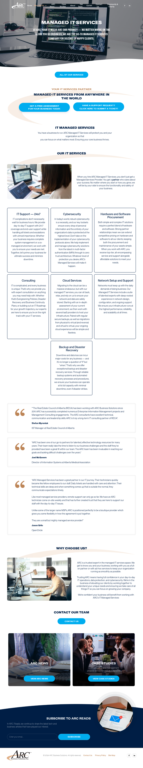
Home (29, 5)
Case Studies (63, 5)
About (72, 5)
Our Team (80, 5)
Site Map (111, 755)
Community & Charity (112, 5)
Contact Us (99, 5)
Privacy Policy (100, 755)
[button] (40, 5)
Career (89, 5)
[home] (19, 5)
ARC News (52, 5)
